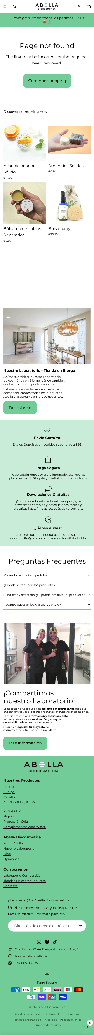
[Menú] (5, 7)
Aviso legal (50, 1019)
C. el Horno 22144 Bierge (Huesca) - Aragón (47, 949)
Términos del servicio (47, 1025)
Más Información (25, 743)
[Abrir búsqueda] (14, 6)
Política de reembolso (26, 1019)
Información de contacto (62, 1014)
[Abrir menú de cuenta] (79, 6)
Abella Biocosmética (51, 1007)
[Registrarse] (80, 926)
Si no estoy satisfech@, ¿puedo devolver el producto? (44, 595)
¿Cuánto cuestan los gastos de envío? (32, 605)
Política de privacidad (29, 1014)
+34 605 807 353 (27, 963)
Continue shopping (47, 80)
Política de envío (71, 1019)
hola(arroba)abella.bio (31, 956)
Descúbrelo (20, 407)
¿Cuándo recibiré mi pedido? (25, 575)
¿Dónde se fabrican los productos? (30, 585)
